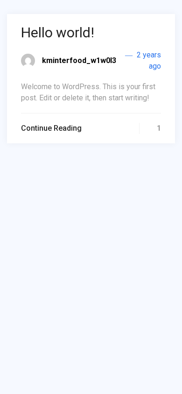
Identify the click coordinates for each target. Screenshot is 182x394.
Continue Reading (51, 128)
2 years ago (148, 60)
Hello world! (57, 32)
